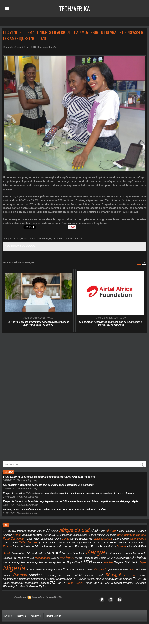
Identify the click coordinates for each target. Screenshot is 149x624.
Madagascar (42, 557)
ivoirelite (8, 616)
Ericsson (18, 546)
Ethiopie (28, 546)
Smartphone (23, 579)
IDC (28, 553)
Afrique (8, 238)
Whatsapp (140, 583)
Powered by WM (54, 597)
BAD (84, 535)
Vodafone (128, 582)
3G (4, 530)
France (103, 546)
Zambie (20, 586)
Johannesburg (70, 553)
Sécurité (99, 575)
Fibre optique (81, 546)
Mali (62, 557)
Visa (107, 582)
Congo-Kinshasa (102, 538)
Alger (102, 531)
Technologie (31, 582)
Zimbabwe (31, 586)
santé (61, 575)
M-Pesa (18, 557)
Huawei (16, 553)
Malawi (55, 558)
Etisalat (39, 546)
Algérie (111, 530)
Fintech (94, 546)
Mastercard (100, 557)
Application (51, 534)
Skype (142, 575)
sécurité (89, 575)
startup (109, 578)
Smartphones (38, 578)
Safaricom (36, 575)
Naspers (118, 562)
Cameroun (17, 538)
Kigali (109, 553)
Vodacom (116, 582)
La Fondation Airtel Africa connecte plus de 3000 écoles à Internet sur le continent (110, 323)
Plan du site (20, 597)
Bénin (120, 535)
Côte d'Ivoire (138, 538)
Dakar (97, 542)
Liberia (135, 553)
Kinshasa (118, 553)
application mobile (70, 535)
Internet (53, 552)
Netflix (135, 562)
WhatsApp (9, 586)
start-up (100, 578)
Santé (68, 575)
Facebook (51, 546)
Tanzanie (139, 578)
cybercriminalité (46, 542)
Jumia (81, 553)
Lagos (127, 553)
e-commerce (118, 542)
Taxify (6, 583)
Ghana (121, 546)
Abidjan (31, 530)
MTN (87, 562)
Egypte (7, 546)
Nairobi (97, 562)
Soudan (82, 579)
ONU (59, 569)
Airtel (94, 530)
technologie (17, 582)
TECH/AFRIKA (74, 8)
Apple (25, 535)
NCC (127, 562)
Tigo (58, 582)
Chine (57, 538)
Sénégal (113, 574)
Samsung (51, 575)
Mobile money (29, 562)
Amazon (141, 531)
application (36, 535)
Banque (92, 535)
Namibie (108, 562)
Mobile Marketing (53, 616)
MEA (110, 558)
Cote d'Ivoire (121, 538)
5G (14, 530)
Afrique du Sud (74, 530)
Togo (70, 582)
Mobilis (61, 562)
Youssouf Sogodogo (20, 245)
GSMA (142, 546)
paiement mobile (118, 569)
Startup (117, 578)
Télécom (44, 582)
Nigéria (30, 569)
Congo (65, 538)
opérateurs (42, 238)
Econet (142, 542)
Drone (105, 542)
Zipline (42, 586)
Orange (68, 569)
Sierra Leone (129, 575)
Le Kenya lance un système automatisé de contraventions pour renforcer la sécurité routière (54, 509)
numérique (49, 569)
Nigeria (14, 568)
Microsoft (119, 557)
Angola (17, 534)
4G (9, 530)
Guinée (7, 553)
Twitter (88, 582)
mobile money (11, 562)
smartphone (76, 238)
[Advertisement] (31, 397)
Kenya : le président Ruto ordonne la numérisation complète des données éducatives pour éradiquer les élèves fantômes (70, 493)
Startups (128, 579)
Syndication (38, 597)
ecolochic (21, 616)
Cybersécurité (85, 542)
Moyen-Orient (28, 238)
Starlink (91, 578)
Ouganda (100, 569)
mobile (16, 238)
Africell (41, 530)
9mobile (21, 531)
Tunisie (78, 582)
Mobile (141, 557)
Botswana (129, 535)
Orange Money (84, 569)
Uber (96, 582)
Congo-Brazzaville (81, 538)
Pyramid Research (59, 238)
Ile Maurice (37, 553)
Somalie (51, 579)
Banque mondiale (106, 535)
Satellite (78, 575)
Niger (143, 562)
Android (7, 535)
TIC (52, 583)
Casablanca (47, 538)
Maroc (70, 557)
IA (23, 553)
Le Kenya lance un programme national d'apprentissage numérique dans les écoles (38, 323)
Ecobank (132, 542)
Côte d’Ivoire (28, 542)
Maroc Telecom (84, 557)
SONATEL (71, 579)
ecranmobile (36, 616)
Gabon (112, 546)
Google (132, 546)
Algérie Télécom (126, 531)
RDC (132, 569)
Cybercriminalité (66, 542)
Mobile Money (47, 562)
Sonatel (60, 579)
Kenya (95, 552)
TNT (64, 583)
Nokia (39, 569)
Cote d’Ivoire (10, 542)
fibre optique (66, 546)
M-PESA (29, 557)
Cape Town (33, 538)
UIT (102, 582)
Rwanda (20, 575)
